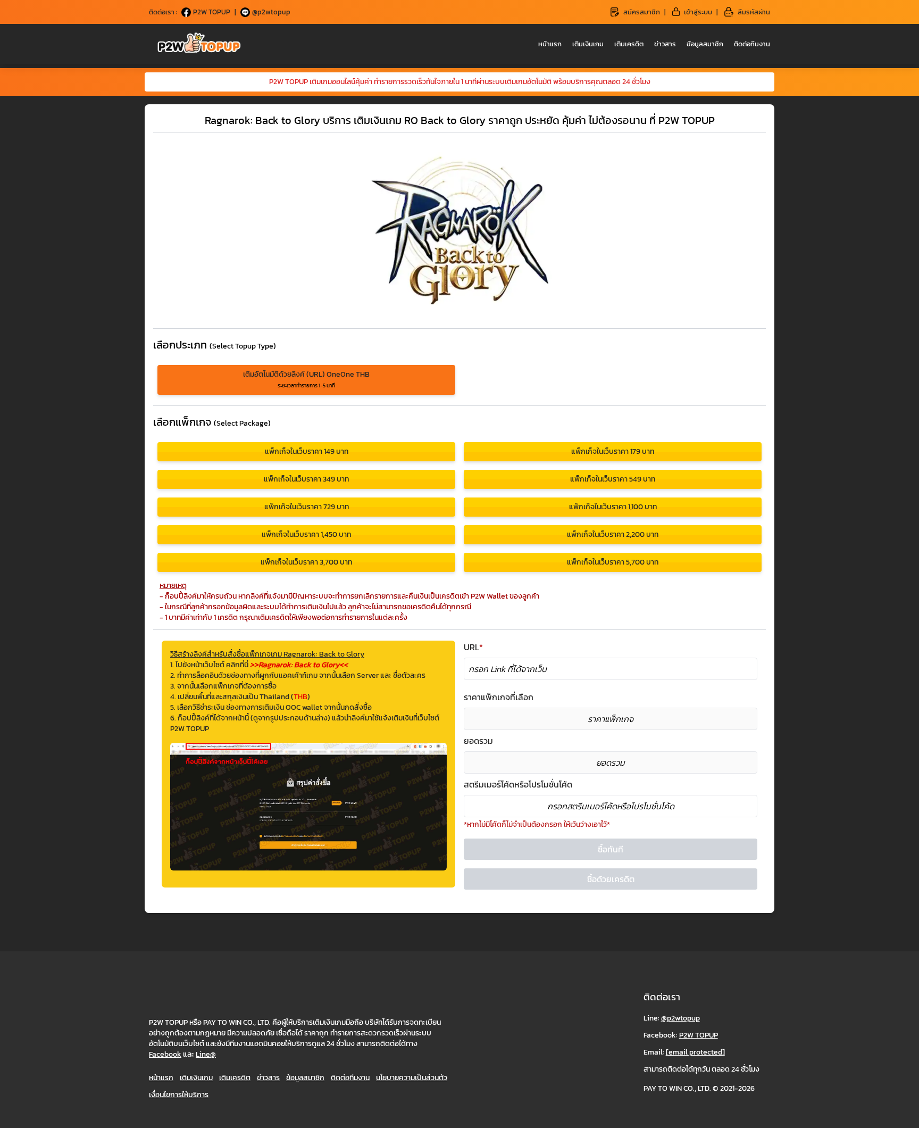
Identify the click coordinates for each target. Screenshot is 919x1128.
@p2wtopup (680, 1018)
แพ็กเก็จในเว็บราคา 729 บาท (306, 506)
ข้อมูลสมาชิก (705, 44)
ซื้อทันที (610, 849)
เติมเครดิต (629, 44)
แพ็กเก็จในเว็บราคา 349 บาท (306, 479)
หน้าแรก (550, 44)
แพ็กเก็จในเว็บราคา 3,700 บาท (306, 562)
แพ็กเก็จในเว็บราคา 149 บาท (306, 451)
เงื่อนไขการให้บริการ (178, 1094)
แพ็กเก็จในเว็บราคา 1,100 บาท (613, 506)
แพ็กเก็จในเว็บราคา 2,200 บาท (612, 534)
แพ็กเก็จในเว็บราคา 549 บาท (612, 479)
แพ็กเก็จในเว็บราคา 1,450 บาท (306, 534)
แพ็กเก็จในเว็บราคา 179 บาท (612, 451)
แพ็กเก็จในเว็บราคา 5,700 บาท (612, 562)
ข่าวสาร (665, 44)
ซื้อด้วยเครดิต (610, 879)
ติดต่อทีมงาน (752, 44)
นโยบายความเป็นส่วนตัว (411, 1077)
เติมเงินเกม (588, 44)
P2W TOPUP (698, 1035)
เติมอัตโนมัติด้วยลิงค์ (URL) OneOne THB (306, 379)
